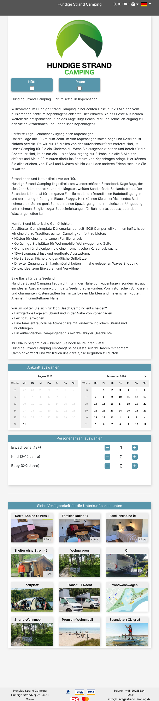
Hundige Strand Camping (80, 4)
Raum (80, 82)
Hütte (32, 82)
